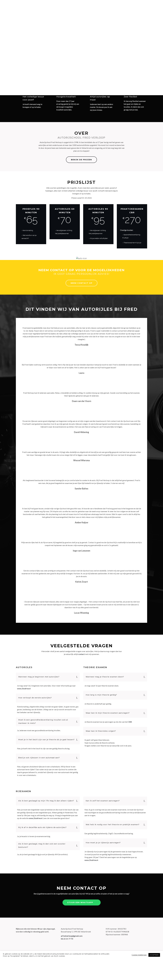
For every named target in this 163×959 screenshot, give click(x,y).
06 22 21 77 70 (67, 939)
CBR (130, 722)
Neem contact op (81, 283)
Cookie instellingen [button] (139, 955)
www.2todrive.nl (24, 688)
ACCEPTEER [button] (154, 955)
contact (81, 654)
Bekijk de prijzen (81, 160)
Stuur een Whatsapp (80, 902)
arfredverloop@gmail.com (71, 936)
